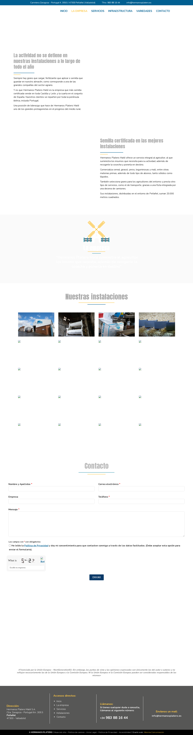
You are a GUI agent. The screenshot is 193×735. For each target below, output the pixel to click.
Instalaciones (63, 713)
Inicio (86, 36)
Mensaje (13, 509)
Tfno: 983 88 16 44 (111, 2)
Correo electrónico (109, 484)
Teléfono (104, 496)
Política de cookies (76, 732)
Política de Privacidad (36, 545)
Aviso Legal (91, 732)
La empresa (63, 705)
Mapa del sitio (60, 732)
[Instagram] (160, 2)
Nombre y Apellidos (20, 484)
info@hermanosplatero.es (139, 2)
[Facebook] (155, 2)
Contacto (61, 716)
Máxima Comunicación (154, 732)
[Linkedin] (164, 2)
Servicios (61, 709)
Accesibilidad (125, 732)
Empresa (13, 496)
